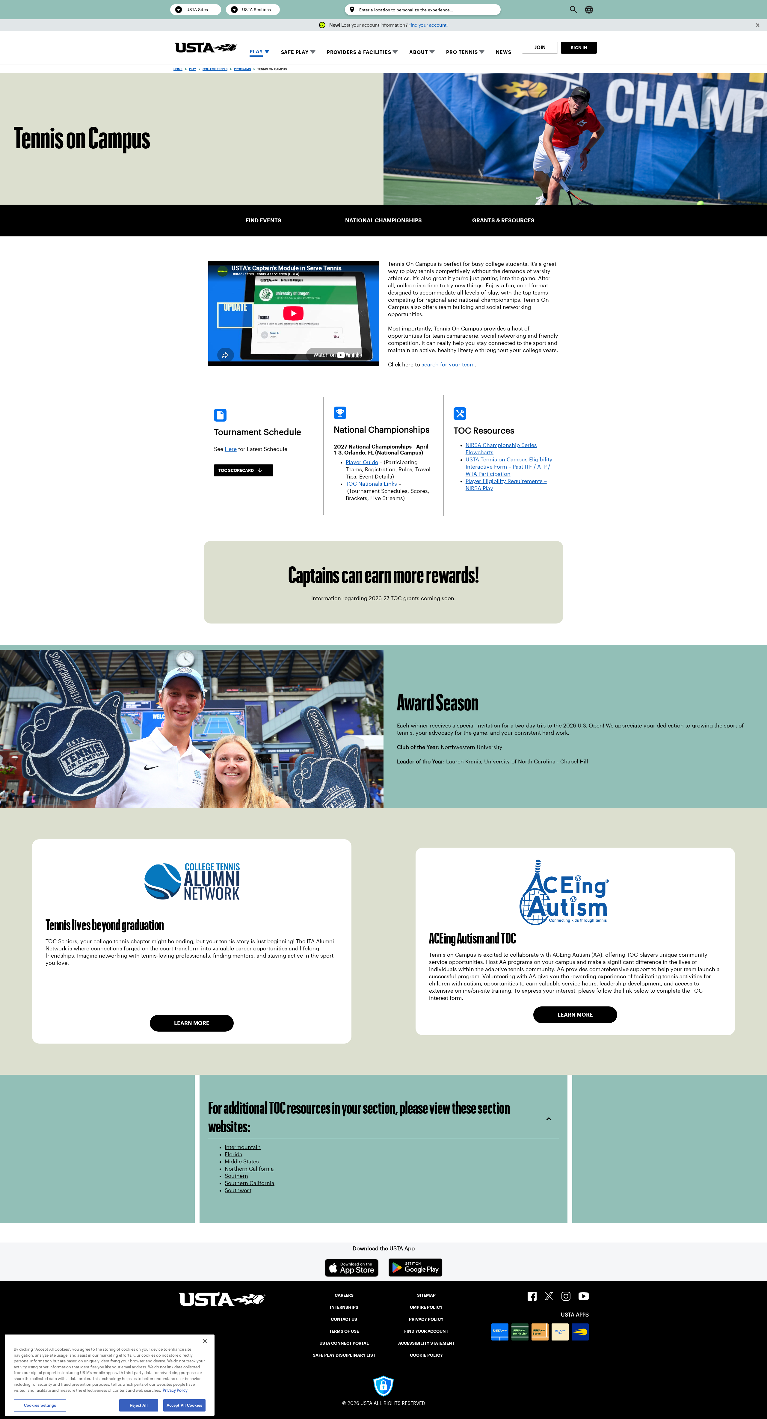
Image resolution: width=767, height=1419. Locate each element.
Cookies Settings (40, 1405)
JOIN (540, 47)
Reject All (139, 1405)
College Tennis (215, 69)
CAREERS (344, 1295)
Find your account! (428, 25)
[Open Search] (573, 9)
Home (177, 69)
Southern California (249, 1183)
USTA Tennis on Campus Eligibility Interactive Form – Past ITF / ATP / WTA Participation (509, 467)
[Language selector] (589, 9)
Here (231, 449)
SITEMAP (426, 1295)
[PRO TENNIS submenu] (481, 52)
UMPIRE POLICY (426, 1307)
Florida (233, 1154)
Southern (236, 1176)
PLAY (256, 51)
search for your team (448, 365)
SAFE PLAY (295, 52)
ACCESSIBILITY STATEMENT (426, 1343)
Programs (242, 69)
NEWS (503, 52)
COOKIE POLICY (426, 1355)
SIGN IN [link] (579, 47)
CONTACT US (344, 1319)
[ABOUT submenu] (432, 52)
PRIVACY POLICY (426, 1319)
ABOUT (418, 52)
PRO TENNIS (462, 52)
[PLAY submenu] (267, 52)
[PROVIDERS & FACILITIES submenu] (395, 52)
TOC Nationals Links (371, 484)
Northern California (249, 1169)
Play (192, 69)
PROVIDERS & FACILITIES (359, 52)
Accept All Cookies (184, 1405)
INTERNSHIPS (344, 1307)
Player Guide (362, 462)
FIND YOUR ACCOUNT (426, 1331)
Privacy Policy (175, 1390)
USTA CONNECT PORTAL (344, 1343)
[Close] (205, 1341)
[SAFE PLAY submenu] (312, 52)
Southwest (238, 1190)
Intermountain (243, 1147)
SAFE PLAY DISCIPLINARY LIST (344, 1355)
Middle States (242, 1162)
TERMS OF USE (344, 1331)
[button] (758, 25)
